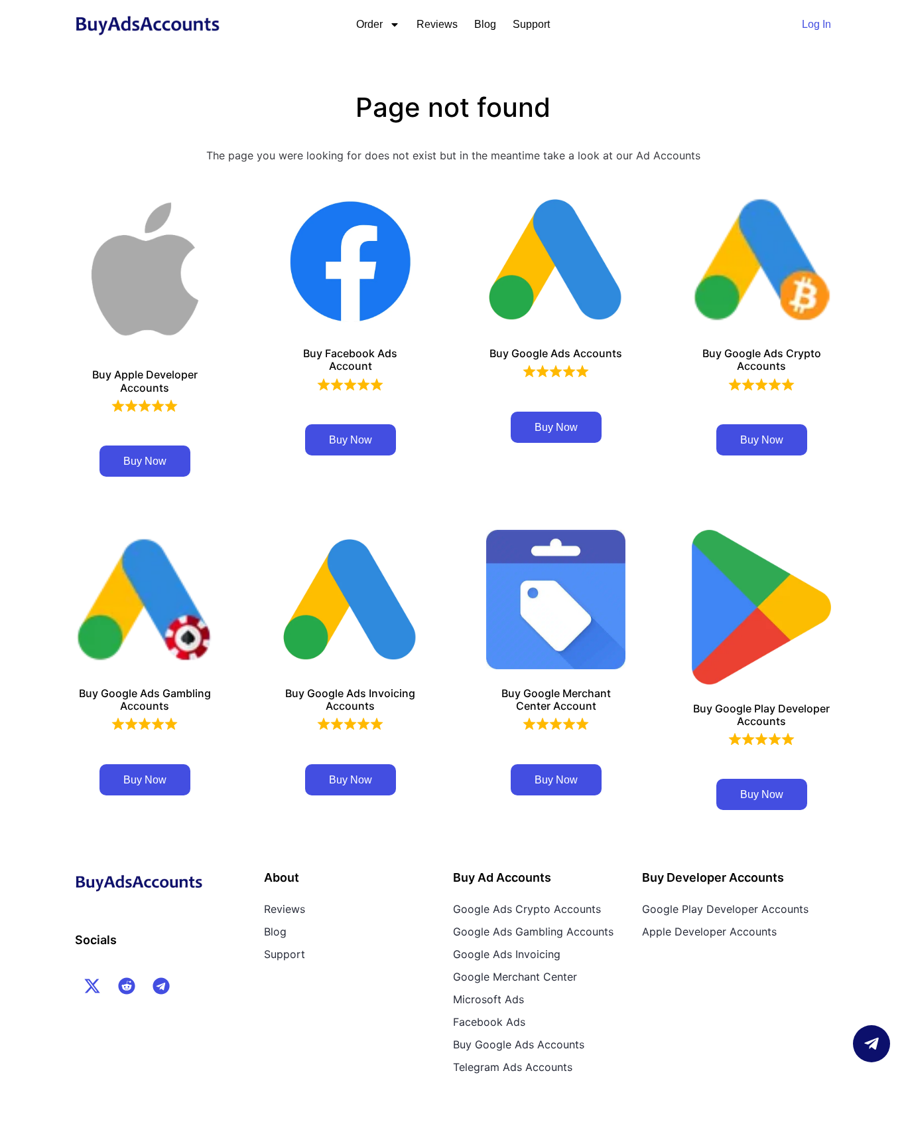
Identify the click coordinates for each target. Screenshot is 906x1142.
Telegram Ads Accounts (512, 1067)
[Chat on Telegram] (871, 1043)
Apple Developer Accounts (709, 931)
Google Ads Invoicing (506, 954)
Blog (485, 24)
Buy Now (144, 461)
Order (369, 24)
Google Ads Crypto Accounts (527, 909)
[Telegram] (161, 986)
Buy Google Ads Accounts (518, 1044)
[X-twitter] (92, 986)
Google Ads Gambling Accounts (533, 931)
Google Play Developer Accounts (725, 909)
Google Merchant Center (515, 976)
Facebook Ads (489, 1021)
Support (531, 24)
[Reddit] (126, 986)
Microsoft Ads (488, 999)
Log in (816, 24)
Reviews (437, 24)
